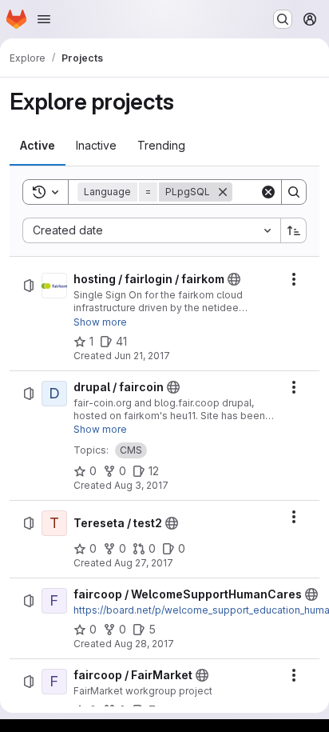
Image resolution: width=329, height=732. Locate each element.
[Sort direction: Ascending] (294, 230)
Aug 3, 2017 (141, 485)
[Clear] (268, 192)
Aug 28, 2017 (144, 644)
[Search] (294, 192)
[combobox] (151, 230)
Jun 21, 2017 (142, 356)
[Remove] (222, 192)
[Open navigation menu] (44, 19)
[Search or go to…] (282, 19)
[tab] (37, 146)
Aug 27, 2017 (143, 563)
